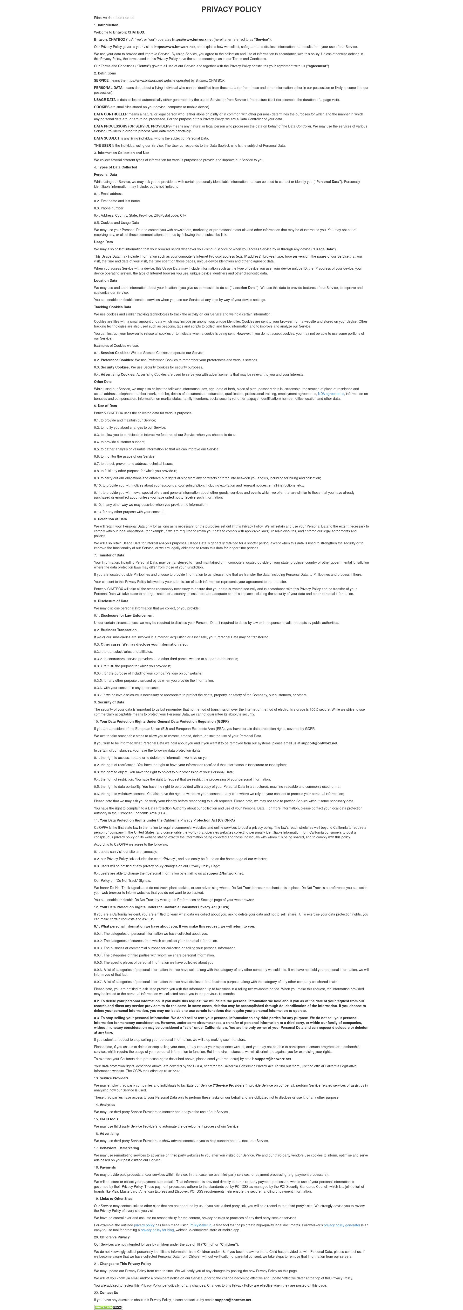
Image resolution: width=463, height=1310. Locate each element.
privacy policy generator (342, 1225)
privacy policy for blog (157, 1229)
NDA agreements (331, 393)
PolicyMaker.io (200, 1225)
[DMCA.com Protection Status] (108, 1306)
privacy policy (144, 1225)
